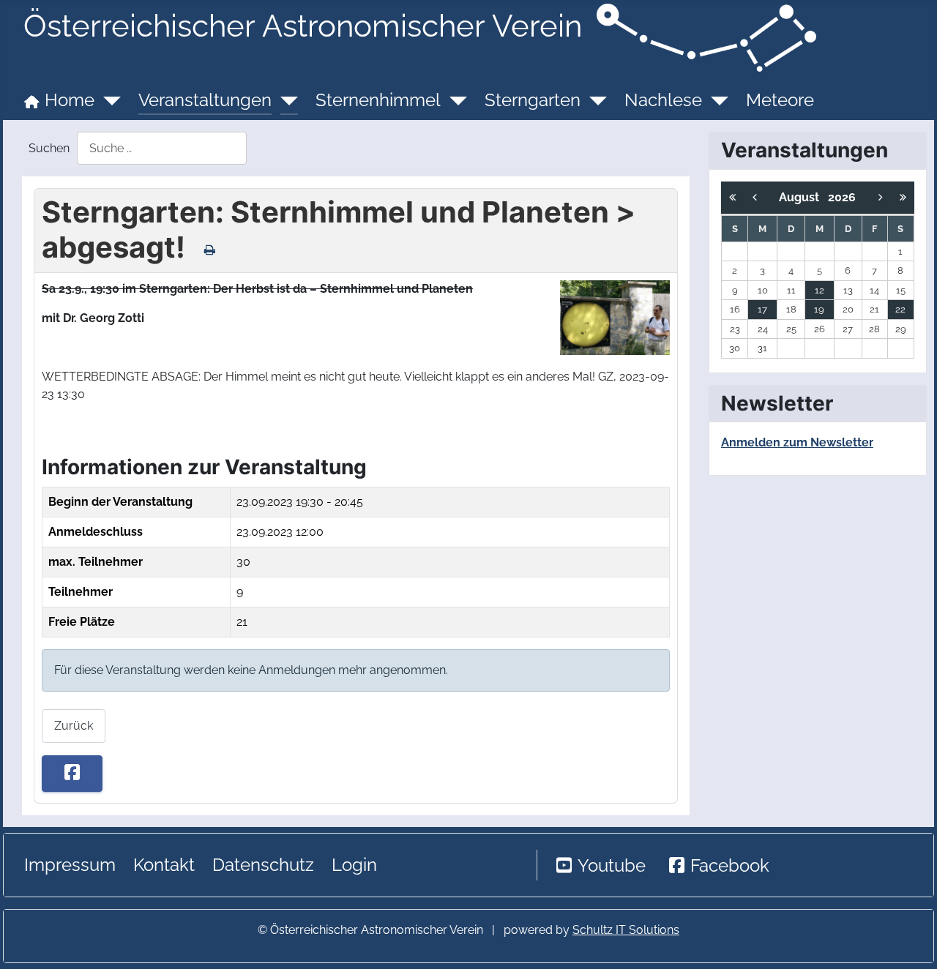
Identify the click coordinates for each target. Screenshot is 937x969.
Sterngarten (533, 100)
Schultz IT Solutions (625, 930)
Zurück (73, 726)
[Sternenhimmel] (454, 100)
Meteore (780, 100)
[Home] (107, 100)
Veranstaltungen (205, 100)
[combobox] (162, 148)
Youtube (612, 865)
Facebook (729, 865)
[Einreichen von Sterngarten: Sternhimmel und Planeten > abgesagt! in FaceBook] (72, 773)
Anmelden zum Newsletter (797, 442)
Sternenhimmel (378, 100)
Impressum (70, 864)
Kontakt (164, 864)
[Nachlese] (715, 100)
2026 (842, 197)
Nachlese (663, 100)
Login (354, 864)
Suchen (49, 148)
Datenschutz (263, 864)
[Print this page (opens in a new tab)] (209, 249)
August (803, 197)
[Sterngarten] (594, 100)
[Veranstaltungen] (285, 100)
